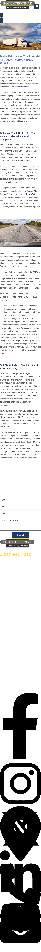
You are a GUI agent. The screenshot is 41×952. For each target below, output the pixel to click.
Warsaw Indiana (24, 12)
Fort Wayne (15, 12)
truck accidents (23, 87)
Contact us (34, 432)
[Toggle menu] (36, 6)
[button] (20, 18)
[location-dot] (20, 860)
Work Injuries (5, 477)
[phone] (20, 904)
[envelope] (20, 948)
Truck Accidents (7, 472)
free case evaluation (25, 436)
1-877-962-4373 (15, 555)
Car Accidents (6, 467)
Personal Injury (6, 482)
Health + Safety (15, 112)
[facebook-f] (20, 758)
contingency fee (7, 451)
